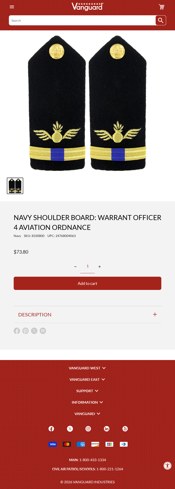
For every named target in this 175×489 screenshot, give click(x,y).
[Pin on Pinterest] (25, 332)
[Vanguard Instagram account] (87, 428)
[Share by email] (43, 331)
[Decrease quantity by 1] (75, 266)
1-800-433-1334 (92, 459)
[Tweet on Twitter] (34, 332)
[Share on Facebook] (17, 332)
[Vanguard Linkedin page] (106, 428)
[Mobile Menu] (12, 7)
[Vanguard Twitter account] (69, 428)
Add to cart (87, 283)
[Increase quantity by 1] (99, 266)
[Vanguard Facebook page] (50, 428)
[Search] (161, 20)
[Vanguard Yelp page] (124, 428)
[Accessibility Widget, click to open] (167, 465)
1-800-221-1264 (109, 469)
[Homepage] (87, 7)
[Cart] (162, 7)
